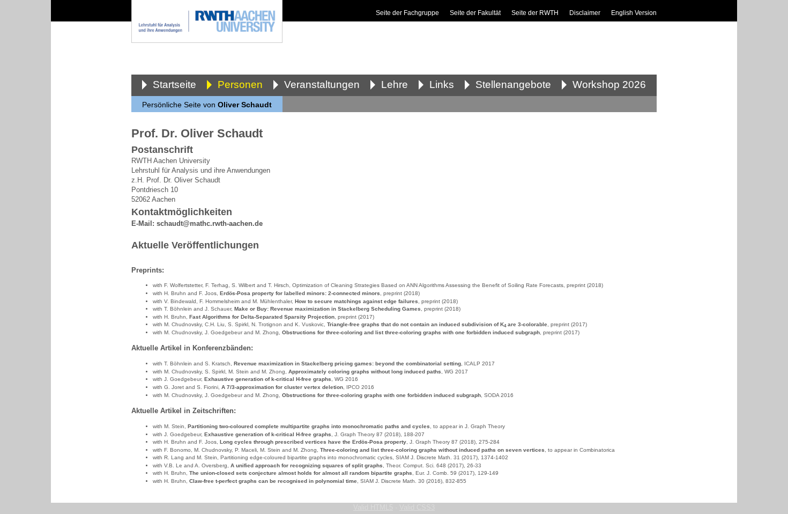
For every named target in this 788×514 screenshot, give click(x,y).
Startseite (174, 84)
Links (441, 84)
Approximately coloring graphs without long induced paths (364, 372)
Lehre (394, 84)
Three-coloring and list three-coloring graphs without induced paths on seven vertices (432, 450)
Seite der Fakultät (475, 13)
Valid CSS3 (417, 507)
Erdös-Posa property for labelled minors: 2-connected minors (300, 293)
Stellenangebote (513, 84)
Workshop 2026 (609, 84)
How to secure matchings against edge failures (356, 301)
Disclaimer (584, 13)
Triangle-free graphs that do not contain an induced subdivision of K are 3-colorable (437, 324)
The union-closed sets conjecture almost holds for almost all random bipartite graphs (300, 473)
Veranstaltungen (322, 84)
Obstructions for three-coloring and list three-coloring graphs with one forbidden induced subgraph (411, 332)
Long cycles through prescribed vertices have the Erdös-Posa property (313, 442)
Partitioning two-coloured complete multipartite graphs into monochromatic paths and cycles (309, 426)
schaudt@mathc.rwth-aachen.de (210, 223)
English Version (634, 13)
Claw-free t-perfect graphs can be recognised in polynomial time (273, 481)
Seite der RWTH (535, 13)
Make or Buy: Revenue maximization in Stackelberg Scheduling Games (327, 309)
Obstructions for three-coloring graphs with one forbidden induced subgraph (381, 395)
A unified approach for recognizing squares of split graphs (307, 465)
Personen (240, 84)
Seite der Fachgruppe (407, 13)
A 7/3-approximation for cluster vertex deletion (282, 387)
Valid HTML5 (373, 507)
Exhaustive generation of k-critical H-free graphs (267, 379)
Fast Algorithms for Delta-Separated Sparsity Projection (261, 317)
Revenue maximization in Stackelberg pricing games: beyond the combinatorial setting (347, 363)
